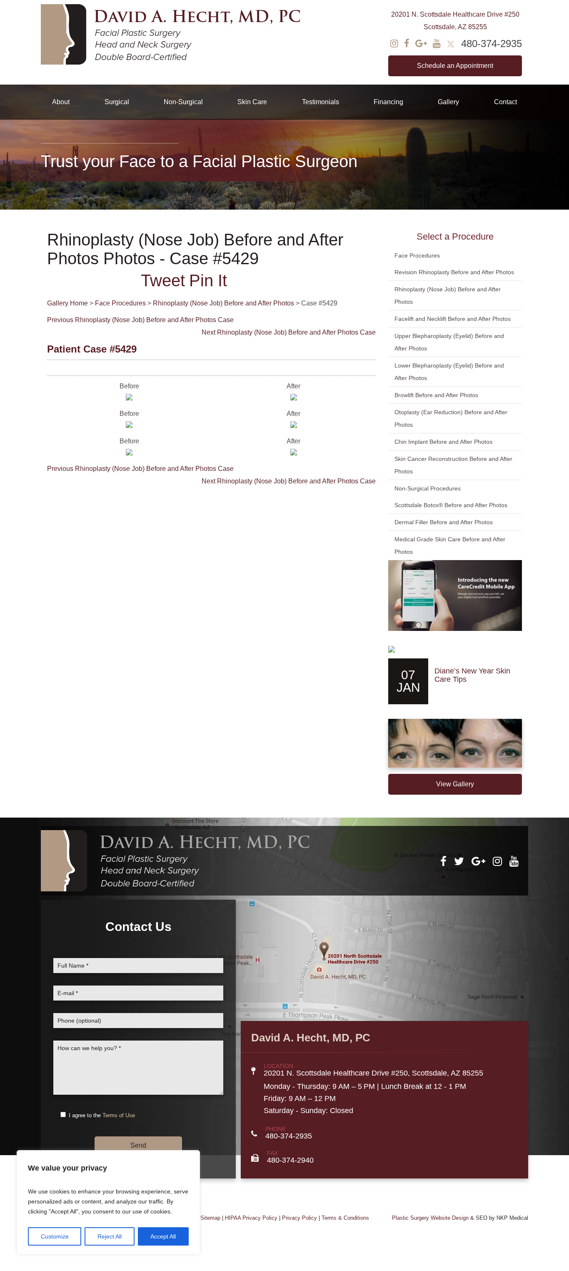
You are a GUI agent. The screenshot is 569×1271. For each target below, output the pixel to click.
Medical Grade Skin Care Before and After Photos (449, 545)
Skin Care (252, 101)
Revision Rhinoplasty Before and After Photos (454, 272)
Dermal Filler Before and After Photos (443, 522)
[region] (108, 1202)
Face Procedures (120, 303)
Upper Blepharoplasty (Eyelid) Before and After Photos (449, 342)
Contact (505, 101)
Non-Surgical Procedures (427, 488)
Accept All (163, 1236)
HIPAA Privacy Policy (251, 1218)
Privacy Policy (299, 1218)
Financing (388, 101)
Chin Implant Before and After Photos (443, 441)
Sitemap (210, 1218)
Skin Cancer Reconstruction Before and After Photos (453, 465)
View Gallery (455, 784)
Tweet (163, 280)
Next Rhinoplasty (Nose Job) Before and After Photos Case (289, 332)
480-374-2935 (491, 43)
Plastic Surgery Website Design (430, 1218)
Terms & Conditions (345, 1218)
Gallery (448, 101)
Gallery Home (67, 303)
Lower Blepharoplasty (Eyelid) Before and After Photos (449, 371)
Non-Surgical (183, 101)
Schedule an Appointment (455, 65)
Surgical (117, 101)
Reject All (109, 1236)
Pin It (208, 280)
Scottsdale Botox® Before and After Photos (450, 505)
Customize (55, 1236)
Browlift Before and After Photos (436, 395)
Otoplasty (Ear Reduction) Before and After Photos (450, 418)
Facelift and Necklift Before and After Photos (452, 318)
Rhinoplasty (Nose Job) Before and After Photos (223, 303)
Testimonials (320, 101)
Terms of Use (118, 1115)
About (61, 101)
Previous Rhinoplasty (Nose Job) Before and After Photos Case (140, 319)
